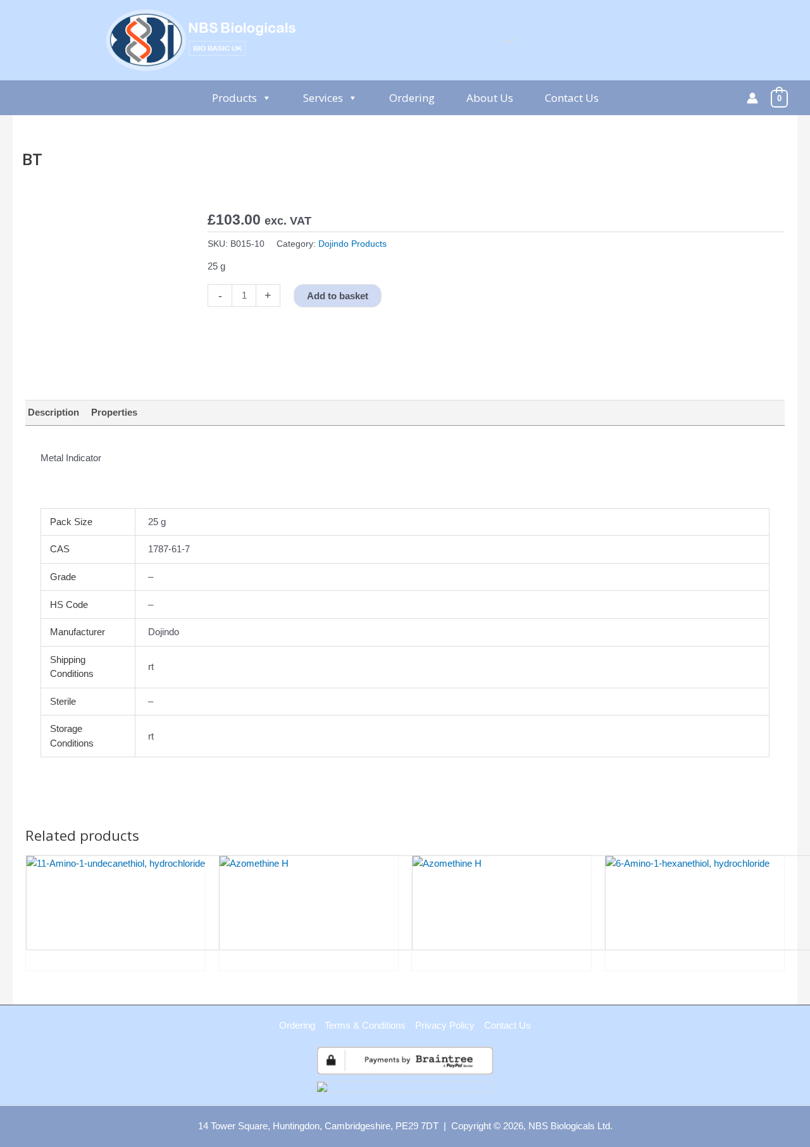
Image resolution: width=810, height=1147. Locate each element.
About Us (489, 97)
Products (234, 97)
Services (323, 97)
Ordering (412, 97)
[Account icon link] (752, 98)
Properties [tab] (114, 412)
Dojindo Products (352, 244)
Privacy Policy (445, 1025)
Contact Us (572, 97)
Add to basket (337, 295)
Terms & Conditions (365, 1025)
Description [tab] (53, 412)
